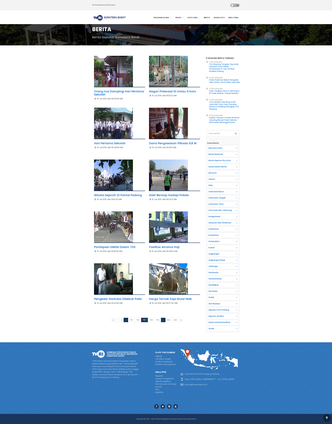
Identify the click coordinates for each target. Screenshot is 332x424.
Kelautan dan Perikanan (220, 222)
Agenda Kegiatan (163, 381)
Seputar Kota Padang (219, 310)
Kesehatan (214, 229)
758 (151, 320)
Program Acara (161, 17)
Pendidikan (214, 285)
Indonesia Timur (216, 204)
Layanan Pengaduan (164, 378)
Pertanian (213, 291)
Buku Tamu (233, 17)
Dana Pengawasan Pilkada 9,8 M (172, 143)
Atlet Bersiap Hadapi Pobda (169, 195)
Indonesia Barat (216, 191)
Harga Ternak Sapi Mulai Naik (170, 299)
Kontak (158, 386)
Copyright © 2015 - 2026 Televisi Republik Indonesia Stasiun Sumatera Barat (166, 419)
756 (138, 320)
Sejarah (158, 356)
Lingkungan (214, 254)
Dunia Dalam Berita (218, 166)
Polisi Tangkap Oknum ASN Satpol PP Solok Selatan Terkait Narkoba (224, 92)
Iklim (211, 185)
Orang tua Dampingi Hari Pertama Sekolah (119, 92)
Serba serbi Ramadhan (219, 322)
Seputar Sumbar (216, 316)
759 (157, 320)
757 (144, 320)
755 (131, 320)
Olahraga (213, 266)
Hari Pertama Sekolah (110, 143)
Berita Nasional (216, 154)
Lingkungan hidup (217, 260)
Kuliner (212, 247)
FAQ (157, 389)
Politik (211, 297)
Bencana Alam (215, 148)
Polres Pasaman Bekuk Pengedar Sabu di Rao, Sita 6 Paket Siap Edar (224, 81)
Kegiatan (159, 392)
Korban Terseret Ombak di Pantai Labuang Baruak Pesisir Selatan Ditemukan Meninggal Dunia (224, 120)
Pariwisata (213, 272)
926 (175, 320)
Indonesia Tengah (217, 198)
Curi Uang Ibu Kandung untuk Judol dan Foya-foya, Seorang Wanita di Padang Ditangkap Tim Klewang (224, 105)
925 (168, 320)
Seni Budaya (214, 303)
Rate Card (193, 17)
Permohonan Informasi (165, 384)
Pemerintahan (215, 278)
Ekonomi (212, 173)
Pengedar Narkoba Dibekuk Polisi (118, 299)
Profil (178, 17)
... (125, 320)
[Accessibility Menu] (326, 417)
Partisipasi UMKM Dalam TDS (115, 247)
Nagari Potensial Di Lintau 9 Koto (172, 91)
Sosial (211, 328)
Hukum (212, 179)
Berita (207, 17)
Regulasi (159, 376)
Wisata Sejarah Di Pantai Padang (118, 195)
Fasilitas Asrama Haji (164, 247)
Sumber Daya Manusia (165, 364)
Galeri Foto (219, 17)
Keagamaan (214, 216)
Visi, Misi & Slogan (163, 359)
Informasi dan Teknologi (220, 210)
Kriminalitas (214, 241)
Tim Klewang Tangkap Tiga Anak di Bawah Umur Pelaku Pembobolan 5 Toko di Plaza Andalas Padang (223, 68)
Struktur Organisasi (163, 361)
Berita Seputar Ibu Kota (220, 160)
